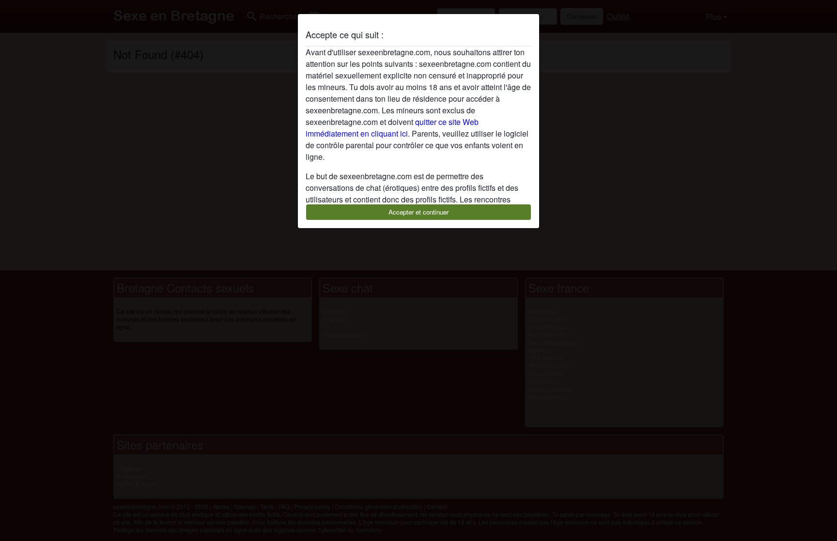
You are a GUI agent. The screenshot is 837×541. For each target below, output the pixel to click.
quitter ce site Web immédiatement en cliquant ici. (392, 127)
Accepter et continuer (418, 211)
